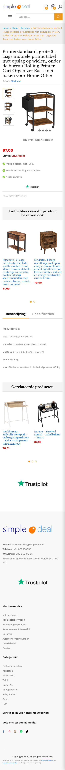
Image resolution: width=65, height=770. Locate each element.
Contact (7, 648)
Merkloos (16, 81)
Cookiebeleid (9, 643)
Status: (6, 155)
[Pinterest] (9, 731)
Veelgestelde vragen (13, 619)
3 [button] (36, 461)
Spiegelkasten (10, 689)
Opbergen (8, 685)
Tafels (5, 680)
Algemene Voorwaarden (15, 638)
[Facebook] (3, 731)
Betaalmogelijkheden (14, 624)
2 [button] (34, 302)
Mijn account (10, 615)
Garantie (7, 634)
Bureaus (25, 28)
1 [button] (31, 302)
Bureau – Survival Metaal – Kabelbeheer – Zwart (47, 434)
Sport (5, 699)
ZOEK (58, 16)
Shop (15, 28)
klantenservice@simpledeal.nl (27, 544)
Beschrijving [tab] (16, 313)
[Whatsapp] (21, 731)
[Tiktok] (27, 731)
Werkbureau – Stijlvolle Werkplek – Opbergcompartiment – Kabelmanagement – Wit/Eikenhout (16, 437)
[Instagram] (15, 731)
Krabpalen (8, 675)
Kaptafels (7, 670)
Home (5, 28)
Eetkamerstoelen (12, 666)
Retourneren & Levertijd (16, 629)
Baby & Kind (9, 694)
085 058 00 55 (24, 553)
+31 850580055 (22, 549)
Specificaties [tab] (43, 313)
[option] (8, 93)
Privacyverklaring (47, 760)
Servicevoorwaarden (10, 763)
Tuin (4, 703)
